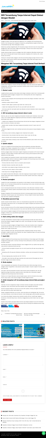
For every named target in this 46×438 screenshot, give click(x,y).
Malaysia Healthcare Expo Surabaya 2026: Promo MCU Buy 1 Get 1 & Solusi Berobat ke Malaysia (22, 421)
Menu (5, 11)
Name (4, 369)
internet (14, 52)
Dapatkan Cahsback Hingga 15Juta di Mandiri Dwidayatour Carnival (17, 425)
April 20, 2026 (5, 337)
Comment (5, 354)
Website (5, 384)
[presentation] (41, 326)
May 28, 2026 (28, 337)
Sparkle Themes (15, 435)
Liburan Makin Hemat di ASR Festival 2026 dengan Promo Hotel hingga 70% (19, 418)
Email (4, 377)
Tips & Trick (6, 310)
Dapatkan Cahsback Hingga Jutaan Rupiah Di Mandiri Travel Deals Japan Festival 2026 (11, 334)
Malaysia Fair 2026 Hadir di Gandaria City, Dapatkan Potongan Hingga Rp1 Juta (33, 334)
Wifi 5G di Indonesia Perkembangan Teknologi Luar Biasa (32, 314)
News (2, 310)
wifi (14, 98)
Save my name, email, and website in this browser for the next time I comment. (22, 395)
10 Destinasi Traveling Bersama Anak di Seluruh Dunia (13, 314)
